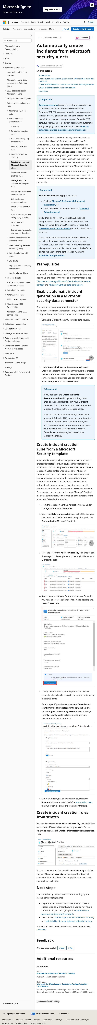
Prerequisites (44, 75)
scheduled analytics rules (51, 255)
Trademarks (21, 1023)
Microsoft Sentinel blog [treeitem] (15, 363)
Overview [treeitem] (15, 126)
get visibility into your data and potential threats (69, 921)
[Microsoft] (4, 22)
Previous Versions (23, 1019)
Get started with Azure (83, 29)
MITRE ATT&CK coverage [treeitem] (17, 224)
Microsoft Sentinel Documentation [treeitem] (12, 47)
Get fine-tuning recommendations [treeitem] (19, 200)
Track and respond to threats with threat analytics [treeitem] (19, 284)
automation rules (84, 802)
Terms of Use (7, 1023)
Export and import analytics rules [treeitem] (19, 174)
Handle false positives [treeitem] (18, 273)
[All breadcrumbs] (39, 38)
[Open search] (84, 22)
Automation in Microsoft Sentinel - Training (56, 973)
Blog (36, 1019)
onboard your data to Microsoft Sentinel (74, 917)
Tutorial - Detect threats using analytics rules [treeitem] (21, 216)
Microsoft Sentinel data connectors (66, 284)
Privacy (58, 1019)
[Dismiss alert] (92, 5)
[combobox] (17, 41)
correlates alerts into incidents (54, 228)
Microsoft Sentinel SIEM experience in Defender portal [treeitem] (17, 83)
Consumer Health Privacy (76, 1019)
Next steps (43, 91)
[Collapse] (31, 35)
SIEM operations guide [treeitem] (16, 299)
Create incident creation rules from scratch (57, 88)
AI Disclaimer (7, 1019)
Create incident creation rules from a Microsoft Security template (66, 84)
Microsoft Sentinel (51, 37)
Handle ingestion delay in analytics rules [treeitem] (21, 193)
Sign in (91, 22)
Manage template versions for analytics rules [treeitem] (20, 183)
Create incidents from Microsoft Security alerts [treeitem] (20, 165)
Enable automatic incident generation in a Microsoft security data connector (66, 80)
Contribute (47, 1019)
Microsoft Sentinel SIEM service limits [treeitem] (17, 313)
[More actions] (93, 38)
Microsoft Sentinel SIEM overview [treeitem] (17, 74)
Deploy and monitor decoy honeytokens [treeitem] (20, 267)
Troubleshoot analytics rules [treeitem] (20, 208)
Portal (66, 29)
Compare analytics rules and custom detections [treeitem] (21, 231)
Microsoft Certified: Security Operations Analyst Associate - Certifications (63, 985)
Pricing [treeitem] (8, 367)
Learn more (41, 929)
